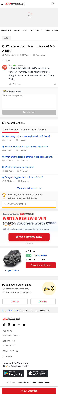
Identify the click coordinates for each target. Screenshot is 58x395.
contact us (9, 341)
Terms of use (9, 346)
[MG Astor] (12, 258)
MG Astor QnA (13, 311)
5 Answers (25, 181)
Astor (6, 38)
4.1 (27, 256)
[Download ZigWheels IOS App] (37, 373)
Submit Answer (29, 112)
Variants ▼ (37, 30)
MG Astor (30, 251)
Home (4, 311)
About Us (7, 331)
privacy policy (10, 351)
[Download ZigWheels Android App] (13, 373)
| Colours (15, 270)
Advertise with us (12, 336)
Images (8, 270)
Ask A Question (29, 390)
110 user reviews (40, 255)
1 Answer (23, 140)
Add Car (15, 301)
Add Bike (43, 301)
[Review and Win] (29, 228)
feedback (8, 356)
